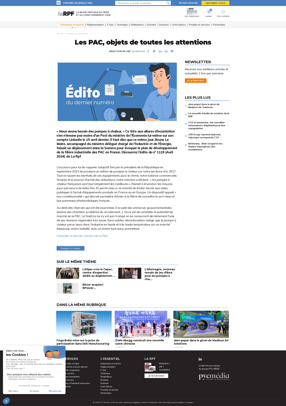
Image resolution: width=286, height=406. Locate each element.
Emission (164, 24)
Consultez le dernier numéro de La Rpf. (82, 236)
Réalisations (137, 24)
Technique (122, 24)
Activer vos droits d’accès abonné (72, 366)
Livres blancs (179, 24)
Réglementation (95, 24)
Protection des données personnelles (166, 402)
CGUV (144, 402)
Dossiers (151, 24)
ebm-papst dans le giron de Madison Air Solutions (203, 106)
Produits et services (199, 24)
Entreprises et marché (72, 24)
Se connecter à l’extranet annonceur (73, 383)
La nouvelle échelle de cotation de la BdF (208, 115)
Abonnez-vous (215, 2)
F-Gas (110, 24)
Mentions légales (132, 402)
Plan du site (116, 402)
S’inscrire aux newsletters (77, 2)
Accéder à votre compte (68, 363)
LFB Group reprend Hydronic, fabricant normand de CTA (204, 136)
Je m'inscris (195, 80)
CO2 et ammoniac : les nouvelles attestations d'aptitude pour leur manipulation (206, 125)
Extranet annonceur (188, 2)
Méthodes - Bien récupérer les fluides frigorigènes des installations (205, 146)
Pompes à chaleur (70, 248)
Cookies (189, 402)
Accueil (60, 33)
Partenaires (219, 24)
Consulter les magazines (68, 370)
